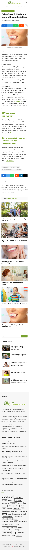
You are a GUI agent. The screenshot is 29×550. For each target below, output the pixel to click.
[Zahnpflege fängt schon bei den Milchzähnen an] (14, 294)
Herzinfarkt (23, 511)
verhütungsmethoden (7, 529)
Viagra (16, 529)
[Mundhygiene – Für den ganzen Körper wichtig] (14, 273)
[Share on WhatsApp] (16, 25)
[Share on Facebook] (4, 25)
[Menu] (2, 2)
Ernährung (17, 505)
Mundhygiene (5, 167)
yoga (14, 532)
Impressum (24, 544)
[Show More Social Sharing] (26, 25)
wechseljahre (6, 532)
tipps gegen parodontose (8, 169)
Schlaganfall (23, 521)
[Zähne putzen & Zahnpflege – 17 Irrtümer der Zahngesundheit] (14, 315)
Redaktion (5, 20)
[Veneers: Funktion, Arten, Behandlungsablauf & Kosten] (6, 373)
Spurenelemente (5, 527)
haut (23, 508)
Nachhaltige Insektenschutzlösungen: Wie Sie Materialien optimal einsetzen (19, 381)
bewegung (5, 503)
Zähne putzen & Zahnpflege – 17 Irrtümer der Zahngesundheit (14, 141)
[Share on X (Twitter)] (10, 25)
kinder (9, 514)
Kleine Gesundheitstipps (8, 10)
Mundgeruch (18, 101)
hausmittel (17, 508)
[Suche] (27, 2)
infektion (3, 514)
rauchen (15, 518)
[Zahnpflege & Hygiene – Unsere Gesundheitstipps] (14, 37)
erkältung (10, 505)
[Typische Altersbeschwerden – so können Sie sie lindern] (14, 230)
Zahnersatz (20, 532)
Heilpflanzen (14, 511)
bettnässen (18, 500)
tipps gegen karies (15, 167)
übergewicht (19, 535)
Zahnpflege (18, 169)
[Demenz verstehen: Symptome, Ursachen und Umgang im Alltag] (6, 356)
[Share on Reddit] (21, 25)
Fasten (22, 505)
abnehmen (7, 497)
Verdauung (20, 527)
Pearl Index (4, 518)
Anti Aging (18, 497)
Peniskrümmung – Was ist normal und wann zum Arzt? (14, 465)
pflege (10, 518)
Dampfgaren (13, 503)
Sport (17, 524)
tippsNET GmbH (22, 546)
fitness (3, 508)
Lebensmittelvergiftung (7, 516)
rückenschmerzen (7, 521)
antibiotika (4, 500)
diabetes (20, 503)
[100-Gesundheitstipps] (14, 2)
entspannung (4, 505)
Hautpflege (6, 511)
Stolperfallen (14, 527)
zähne (13, 535)
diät (25, 503)
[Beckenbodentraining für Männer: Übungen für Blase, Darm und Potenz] (6, 348)
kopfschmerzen (16, 514)
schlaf (16, 521)
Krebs (23, 514)
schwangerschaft (7, 524)
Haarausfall (9, 508)
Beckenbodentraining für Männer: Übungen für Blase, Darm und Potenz (18, 348)
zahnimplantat (6, 535)
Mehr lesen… (13, 133)
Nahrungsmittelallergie (18, 516)
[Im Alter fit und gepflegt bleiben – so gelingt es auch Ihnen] (14, 209)
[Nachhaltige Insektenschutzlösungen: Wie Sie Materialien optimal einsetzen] (6, 381)
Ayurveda (10, 500)
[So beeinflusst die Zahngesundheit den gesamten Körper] (14, 252)
